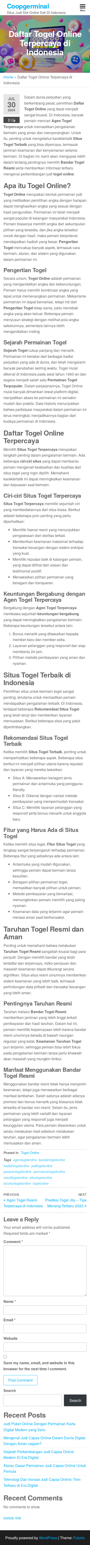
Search (9, 1390)
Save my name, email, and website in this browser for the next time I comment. (39, 1365)
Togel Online (30, 1152)
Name (9, 1301)
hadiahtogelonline (16, 1165)
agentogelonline (25, 1159)
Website (10, 1338)
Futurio (79, 1537)
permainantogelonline (49, 1171)
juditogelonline (41, 1165)
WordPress (48, 1537)
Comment (13, 1241)
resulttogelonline (15, 1177)
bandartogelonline (52, 1159)
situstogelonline (41, 1177)
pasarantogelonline (17, 1171)
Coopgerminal (28, 6)
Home (8, 77)
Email (9, 1319)
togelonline (41, 1183)
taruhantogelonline (17, 1183)
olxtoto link (12, 1518)
